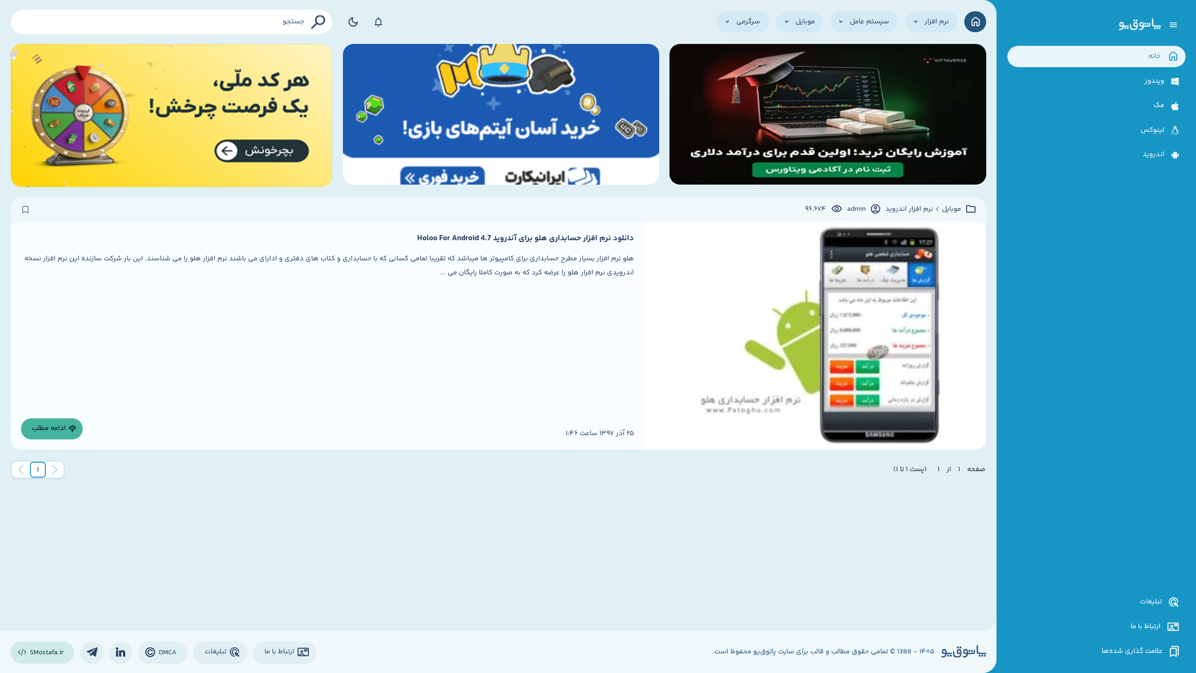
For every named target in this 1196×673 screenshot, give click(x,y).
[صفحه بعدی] (21, 470)
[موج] (827, 115)
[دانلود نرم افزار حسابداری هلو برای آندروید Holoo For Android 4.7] (815, 336)
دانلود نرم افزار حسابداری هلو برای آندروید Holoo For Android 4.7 (525, 238)
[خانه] (975, 21)
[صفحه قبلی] (55, 470)
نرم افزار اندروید (909, 209)
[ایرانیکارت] (501, 115)
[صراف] (172, 115)
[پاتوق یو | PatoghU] (1140, 25)
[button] (38, 470)
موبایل (951, 209)
